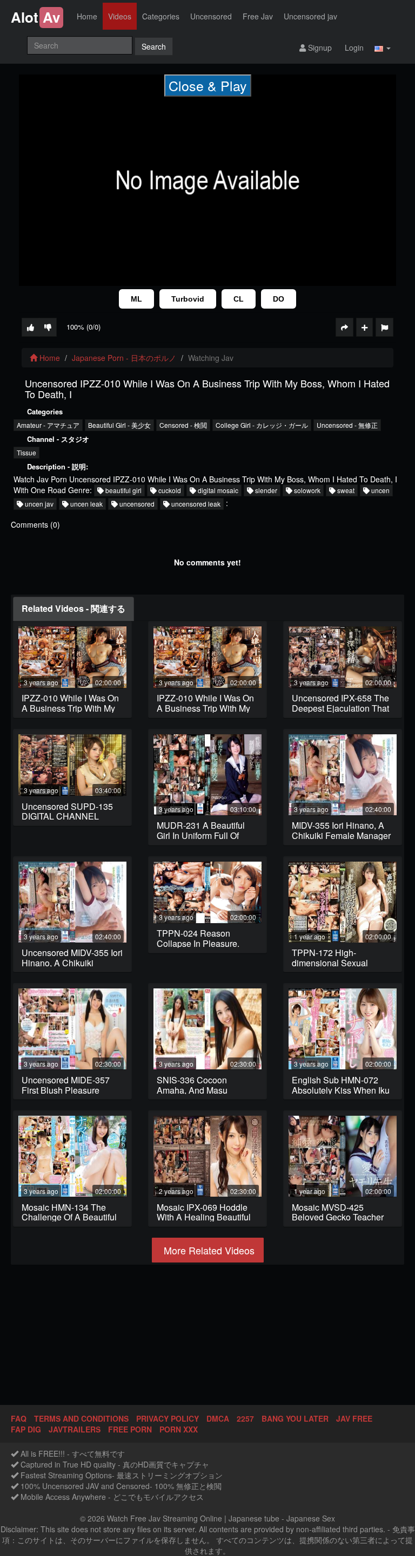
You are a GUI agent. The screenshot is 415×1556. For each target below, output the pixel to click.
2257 (245, 1418)
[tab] (73, 609)
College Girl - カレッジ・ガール (262, 424)
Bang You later (295, 1418)
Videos (119, 16)
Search (154, 46)
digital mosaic (217, 490)
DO (278, 299)
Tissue (26, 452)
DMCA (217, 1418)
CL (238, 299)
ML (136, 299)
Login (353, 47)
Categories (160, 16)
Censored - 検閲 (183, 424)
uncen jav (38, 503)
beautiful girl (123, 490)
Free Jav (258, 16)
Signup (319, 47)
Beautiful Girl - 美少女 (119, 424)
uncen (380, 490)
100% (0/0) (83, 327)
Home (87, 16)
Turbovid (187, 299)
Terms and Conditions (81, 1418)
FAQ (18, 1418)
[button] (382, 47)
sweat (345, 490)
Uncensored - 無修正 (347, 424)
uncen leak (86, 503)
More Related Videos (208, 1250)
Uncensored (211, 16)
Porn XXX (178, 1429)
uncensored (136, 503)
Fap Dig (26, 1429)
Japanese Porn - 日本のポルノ (124, 357)
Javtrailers (75, 1429)
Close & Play (208, 85)
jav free (354, 1418)
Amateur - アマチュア (48, 424)
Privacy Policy (167, 1418)
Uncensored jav (310, 16)
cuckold (169, 490)
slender (265, 490)
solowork (306, 490)
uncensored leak (195, 503)
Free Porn (130, 1429)
